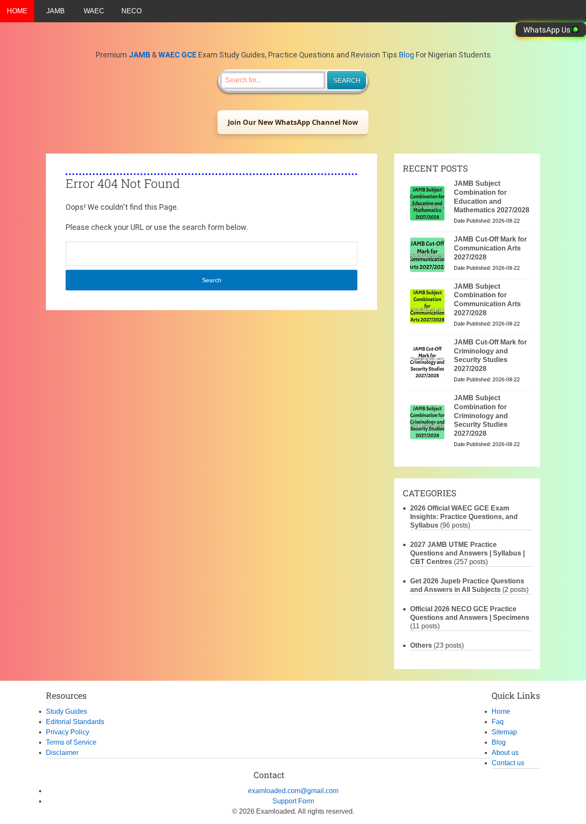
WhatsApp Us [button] (547, 29)
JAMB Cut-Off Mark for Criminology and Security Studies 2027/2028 (490, 355)
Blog (406, 54)
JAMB (55, 11)
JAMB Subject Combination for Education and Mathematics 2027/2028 (491, 197)
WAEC (94, 11)
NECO (131, 11)
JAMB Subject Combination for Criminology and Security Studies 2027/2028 (481, 415)
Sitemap (504, 732)
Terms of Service (71, 742)
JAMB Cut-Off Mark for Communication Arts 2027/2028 (490, 248)
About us (505, 752)
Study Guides (66, 711)
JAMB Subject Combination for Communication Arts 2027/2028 (487, 300)
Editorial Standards (75, 721)
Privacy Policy (67, 732)
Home (501, 711)
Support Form (293, 801)
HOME (17, 11)
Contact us (508, 763)
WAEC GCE (177, 54)
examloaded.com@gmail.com (293, 790)
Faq (498, 721)
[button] (293, 122)
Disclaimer (62, 752)
